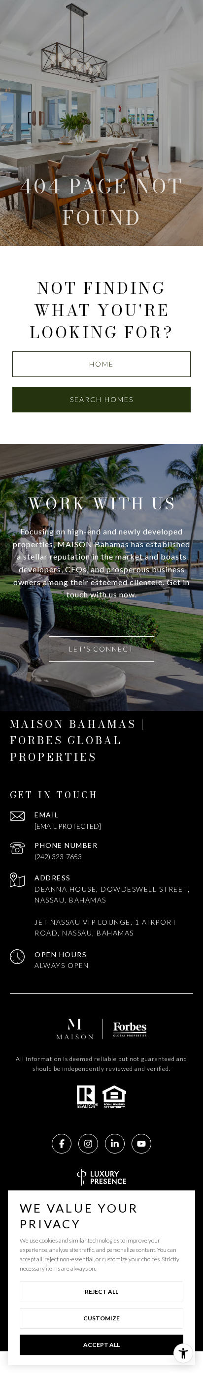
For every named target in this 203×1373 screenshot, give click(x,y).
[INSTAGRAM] (88, 1144)
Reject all (101, 1291)
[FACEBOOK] (61, 1144)
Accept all (101, 1344)
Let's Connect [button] (101, 649)
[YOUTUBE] (141, 1144)
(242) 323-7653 (58, 856)
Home (101, 364)
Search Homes (102, 399)
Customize (101, 1318)
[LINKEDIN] (115, 1144)
